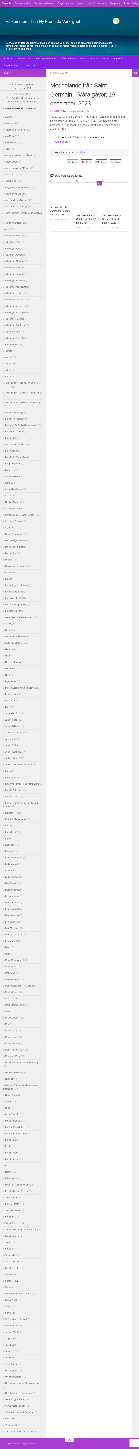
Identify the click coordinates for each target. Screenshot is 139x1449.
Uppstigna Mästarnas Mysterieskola (22, 1383)
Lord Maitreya (11, 928)
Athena (8, 370)
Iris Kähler (10, 700)
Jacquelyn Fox (12, 713)
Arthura (8, 351)
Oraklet (8, 1101)
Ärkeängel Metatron (14, 299)
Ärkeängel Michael (14, 306)
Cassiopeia (10, 495)
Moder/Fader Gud (13, 1050)
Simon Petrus (11, 1281)
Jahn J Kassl (11, 720)
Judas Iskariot (11, 758)
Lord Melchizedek (13, 934)
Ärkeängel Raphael (14, 319)
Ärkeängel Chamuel (14, 261)
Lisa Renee (10, 883)
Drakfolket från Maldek (16, 566)
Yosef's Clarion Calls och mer (19, 1431)
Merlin (8, 1011)
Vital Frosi (10, 1419)
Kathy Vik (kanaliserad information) (22, 784)
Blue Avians (11, 451)
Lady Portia (10, 870)
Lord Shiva (10, 941)
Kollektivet (10, 813)
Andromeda (10, 174)
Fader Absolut (12, 598)
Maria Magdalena (13, 960)
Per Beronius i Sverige (16, 1133)
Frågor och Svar (13, 611)
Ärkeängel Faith (12, 267)
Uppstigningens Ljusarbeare (18, 1393)
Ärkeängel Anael (13, 242)
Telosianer (10, 1358)
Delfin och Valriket (14, 547)
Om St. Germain (97, 3)
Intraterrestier (11, 694)
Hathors (9, 649)
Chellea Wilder (12, 502)
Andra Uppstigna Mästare (17, 168)
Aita (7, 149)
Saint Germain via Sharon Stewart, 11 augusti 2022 (112, 219)
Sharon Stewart (12, 1261)
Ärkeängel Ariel (12, 248)
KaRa (8, 771)
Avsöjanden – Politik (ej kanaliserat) (22, 402)
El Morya (9, 572)
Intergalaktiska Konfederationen (20, 688)
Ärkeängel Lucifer (13, 293)
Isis (6, 707)
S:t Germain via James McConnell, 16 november (60, 211)
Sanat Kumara (12, 1223)
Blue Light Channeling (16, 457)
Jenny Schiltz (11, 745)
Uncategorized (12, 1370)
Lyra (7, 947)
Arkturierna (10, 344)
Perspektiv (115, 3)
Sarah (8, 1242)
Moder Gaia (10, 1037)
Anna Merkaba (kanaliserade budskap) (23, 213)
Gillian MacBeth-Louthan (17, 636)
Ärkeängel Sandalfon (15, 325)
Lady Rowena (12, 877)
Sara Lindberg (12, 1236)
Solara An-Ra (11, 1300)
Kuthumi (9, 851)
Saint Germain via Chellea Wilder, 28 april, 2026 (86, 219)
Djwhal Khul (11, 553)
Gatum (8, 630)
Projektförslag (11, 65)
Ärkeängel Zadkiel (14, 338)
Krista (8, 826)
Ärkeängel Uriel (12, 332)
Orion (7, 1108)
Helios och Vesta (13, 662)
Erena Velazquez (13, 592)
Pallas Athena (12, 1121)
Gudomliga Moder (13, 643)
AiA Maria (10, 136)
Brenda (8, 470)
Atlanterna (10, 376)
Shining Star (11, 1274)
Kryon (8, 838)
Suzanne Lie (11, 1326)
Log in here (80, 152)
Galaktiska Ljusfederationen (18, 617)
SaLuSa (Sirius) (12, 1210)
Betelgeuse (10, 438)
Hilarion (9, 668)
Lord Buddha (11, 902)
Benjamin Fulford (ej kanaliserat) (21, 425)
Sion (7, 1287)
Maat (7, 954)
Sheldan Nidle (12, 1268)
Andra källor (11, 162)
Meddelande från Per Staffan (19, 986)
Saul (7, 1249)
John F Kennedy (13, 752)
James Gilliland (12, 726)
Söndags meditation (44, 3)
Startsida (6, 3)
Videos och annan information (19, 1412)
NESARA (9, 1079)
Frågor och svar (66, 3)
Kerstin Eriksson (13, 790)
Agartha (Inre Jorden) (15, 130)
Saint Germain (59, 73)
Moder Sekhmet (12, 1043)
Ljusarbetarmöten (13, 890)
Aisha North (11, 142)
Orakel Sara (11, 1095)
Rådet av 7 (10, 1178)
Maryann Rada (12, 966)
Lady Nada (10, 864)
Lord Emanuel (12, 909)
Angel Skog (10, 181)
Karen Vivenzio (12, 777)
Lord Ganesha (12, 915)
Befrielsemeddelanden (16, 419)
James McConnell (14, 733)
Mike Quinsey (11, 1018)
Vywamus (10, 1425)
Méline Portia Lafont (14, 1005)
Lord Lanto (10, 922)
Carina (8, 483)
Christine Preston (13, 521)
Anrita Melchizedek (14, 223)
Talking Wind (11, 1332)
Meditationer (11, 992)
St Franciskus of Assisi (16, 1319)
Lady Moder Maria (14, 858)
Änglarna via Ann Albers (16, 187)
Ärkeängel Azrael (13, 255)
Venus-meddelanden (15, 1406)
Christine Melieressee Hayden (19, 515)
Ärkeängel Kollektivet (15, 287)
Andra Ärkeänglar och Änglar (19, 155)
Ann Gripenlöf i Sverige (16, 206)
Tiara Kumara (11, 1364)
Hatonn (8, 656)
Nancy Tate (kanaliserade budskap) (22, 1062)
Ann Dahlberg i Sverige (16, 200)
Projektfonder (11, 1153)
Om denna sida (22, 3)
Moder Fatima (11, 1030)
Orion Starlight (12, 1114)
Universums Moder (14, 1377)
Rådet (8, 1172)
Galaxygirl (10, 624)
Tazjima (9, 1345)
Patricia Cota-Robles (15, 1127)
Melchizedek (11, 998)
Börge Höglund (12, 463)
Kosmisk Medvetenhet (15, 819)
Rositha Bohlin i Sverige (17, 1191)
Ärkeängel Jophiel (14, 280)
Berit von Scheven (14, 431)
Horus (8, 675)
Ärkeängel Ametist (14, 235)
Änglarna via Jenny (14, 194)
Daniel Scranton (13, 534)
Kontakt (81, 3)
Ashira (8, 357)
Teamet (8, 1351)
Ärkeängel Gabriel (14, 274)
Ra (6, 1165)
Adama (8, 123)
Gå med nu (61, 141)
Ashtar (8, 364)
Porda (8, 1146)
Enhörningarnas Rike (15, 585)
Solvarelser (10, 1313)
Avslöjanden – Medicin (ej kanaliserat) (23, 393)
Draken (8, 560)
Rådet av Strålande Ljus (16, 1185)
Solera (8, 1306)
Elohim (8, 579)
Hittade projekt (29, 65)
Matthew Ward (12, 979)
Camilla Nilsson (12, 476)
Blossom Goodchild (14, 444)
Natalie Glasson (13, 1072)
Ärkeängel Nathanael (15, 312)
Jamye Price (11, 739)
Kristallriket (10, 832)
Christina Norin (12, 508)
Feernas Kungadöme (15, 604)
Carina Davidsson (14, 489)
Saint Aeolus (11, 1197)
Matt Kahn (10, 973)
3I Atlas (8, 117)
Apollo (8, 229)
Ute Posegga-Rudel (14, 1399)
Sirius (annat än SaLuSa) (17, 1294)
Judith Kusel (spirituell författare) (20, 765)
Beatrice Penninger (14, 412)
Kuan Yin (9, 845)
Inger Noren (11, 681)
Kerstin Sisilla (11, 797)
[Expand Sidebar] (135, 73)
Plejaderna (10, 1140)
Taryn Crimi (10, 1338)
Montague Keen (12, 1056)
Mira (7, 1024)
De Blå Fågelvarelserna (16, 540)
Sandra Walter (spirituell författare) (21, 1229)
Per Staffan (60, 111)
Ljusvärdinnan (12, 896)
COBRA (9, 528)
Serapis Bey (11, 1255)
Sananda (9, 1217)
